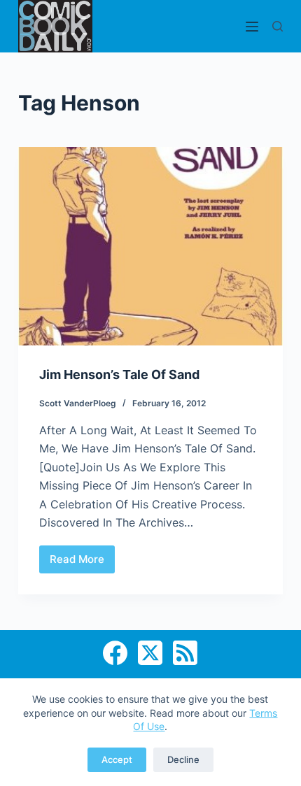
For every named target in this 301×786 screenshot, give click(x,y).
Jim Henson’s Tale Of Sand (119, 374)
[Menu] (252, 26)
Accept (117, 759)
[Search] (277, 26)
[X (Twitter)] (150, 653)
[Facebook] (115, 653)
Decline (183, 759)
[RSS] (185, 653)
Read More (82, 562)
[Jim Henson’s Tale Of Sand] (150, 246)
